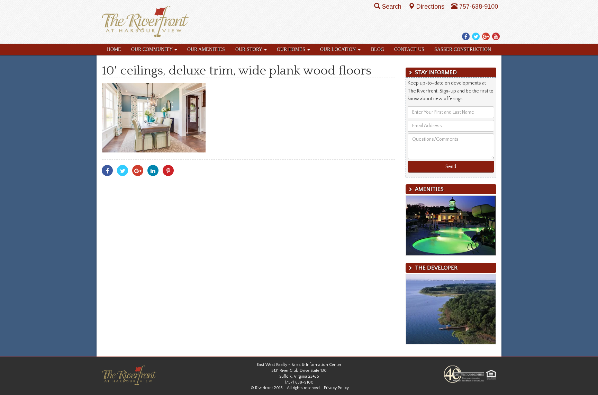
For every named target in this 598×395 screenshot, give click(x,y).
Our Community (152, 49)
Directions (431, 6)
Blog (377, 49)
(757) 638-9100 (299, 382)
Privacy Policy (336, 388)
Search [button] (392, 6)
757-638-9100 (478, 6)
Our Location (338, 49)
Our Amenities (206, 49)
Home (114, 49)
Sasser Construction (462, 49)
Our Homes (292, 49)
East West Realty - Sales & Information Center (299, 364)
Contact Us (409, 49)
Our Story (249, 49)
